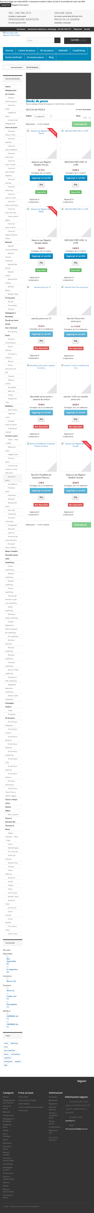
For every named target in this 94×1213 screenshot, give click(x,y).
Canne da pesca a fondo (10, 163)
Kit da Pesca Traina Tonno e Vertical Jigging (11, 792)
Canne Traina (12, 893)
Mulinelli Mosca (9, 288)
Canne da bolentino (10, 140)
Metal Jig (10, 391)
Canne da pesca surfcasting (11, 203)
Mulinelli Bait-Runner (11, 266)
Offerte (7, 810)
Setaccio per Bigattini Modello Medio (41, 241)
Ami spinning (12, 331)
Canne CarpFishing (9, 568)
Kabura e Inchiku (9, 382)
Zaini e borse (12, 410)
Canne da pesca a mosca (10, 196)
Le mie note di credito (27, 1100)
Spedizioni (53, 1100)
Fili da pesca (10, 298)
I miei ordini (23, 1097)
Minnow (10, 361)
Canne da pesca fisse (10, 155)
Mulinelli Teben (12, 294)
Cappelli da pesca (10, 114)
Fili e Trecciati (12, 851)
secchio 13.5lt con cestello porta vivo (76, 398)
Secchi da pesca (10, 478)
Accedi (87, 29)
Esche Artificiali (13, 57)
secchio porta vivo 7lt (41, 318)
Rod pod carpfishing (9, 649)
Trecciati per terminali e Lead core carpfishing (11, 599)
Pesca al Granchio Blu (10, 820)
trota (6, 1047)
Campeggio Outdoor (9, 705)
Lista (89, 118)
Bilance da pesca (10, 449)
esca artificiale (9, 1050)
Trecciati (10, 309)
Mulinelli (63, 50)
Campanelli (11, 514)
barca (6, 1054)
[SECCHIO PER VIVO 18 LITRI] (76, 144)
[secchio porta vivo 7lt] (41, 300)
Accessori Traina (10, 902)
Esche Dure (11, 908)
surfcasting (15, 1054)
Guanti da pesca (10, 107)
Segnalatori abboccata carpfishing (10, 688)
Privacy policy (52, 1122)
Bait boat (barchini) (9, 642)
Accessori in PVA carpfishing (11, 679)
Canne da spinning (10, 181)
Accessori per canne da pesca (11, 538)
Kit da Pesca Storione (11, 775)
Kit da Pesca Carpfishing (11, 753)
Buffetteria (9, 406)
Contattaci (21, 29)
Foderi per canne (10, 415)
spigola (18, 1061)
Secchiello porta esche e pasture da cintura (41, 398)
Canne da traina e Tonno (10, 133)
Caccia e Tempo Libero (11, 801)
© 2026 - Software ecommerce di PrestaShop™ (21, 1206)
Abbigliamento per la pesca (10, 92)
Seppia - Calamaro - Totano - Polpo (11, 836)
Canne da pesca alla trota (10, 211)
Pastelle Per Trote (11, 400)
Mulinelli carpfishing (9, 575)
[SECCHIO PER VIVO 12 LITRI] (76, 222)
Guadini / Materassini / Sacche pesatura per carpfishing (11, 627)
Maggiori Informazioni (20, 5)
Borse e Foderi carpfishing (11, 672)
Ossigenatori (12, 525)
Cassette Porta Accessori (11, 423)
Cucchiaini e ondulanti (11, 356)
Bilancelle (11, 529)
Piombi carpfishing (9, 590)
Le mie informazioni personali (30, 1107)
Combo (10, 881)
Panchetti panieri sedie (11, 557)
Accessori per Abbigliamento (11, 122)
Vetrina (9, 50)
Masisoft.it (53, 1140)
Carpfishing (79, 50)
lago (5, 1065)
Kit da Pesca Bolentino (11, 746)
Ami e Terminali (11, 328)
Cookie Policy (54, 1127)
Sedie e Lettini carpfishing (11, 697)
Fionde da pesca (10, 490)
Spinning (14, 1043)
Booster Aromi (12, 863)
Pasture (8, 807)
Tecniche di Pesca (9, 827)
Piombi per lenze (11, 320)
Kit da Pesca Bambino (11, 738)
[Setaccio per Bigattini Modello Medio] (41, 222)
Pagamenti (53, 1103)
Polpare (10, 885)
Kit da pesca (46, 50)
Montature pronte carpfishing (11, 616)
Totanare (10, 376)
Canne (9, 844)
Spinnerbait (11, 387)
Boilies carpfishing (9, 609)
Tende (9, 710)
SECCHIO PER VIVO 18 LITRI (76, 163)
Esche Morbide (8, 921)
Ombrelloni (11, 714)
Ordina (29, 116)
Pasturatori (11, 495)
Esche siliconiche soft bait (10, 369)
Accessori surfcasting (10, 519)
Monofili (10, 301)
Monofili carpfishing (9, 583)
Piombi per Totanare (10, 857)
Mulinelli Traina (12, 896)
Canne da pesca (26, 50)
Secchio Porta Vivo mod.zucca (75, 320)
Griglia (85, 118)
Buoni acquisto (12, 814)
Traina (9, 889)
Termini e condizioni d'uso (53, 1115)
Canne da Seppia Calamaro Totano (11, 235)
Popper (10, 395)
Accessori (11, 878)
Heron (10, 990)
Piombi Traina (12, 934)
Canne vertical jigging (11, 218)
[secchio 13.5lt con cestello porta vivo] (76, 378)
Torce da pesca (9, 460)
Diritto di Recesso (52, 1108)
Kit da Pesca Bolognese (11, 724)
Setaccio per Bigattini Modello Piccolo (41, 163)
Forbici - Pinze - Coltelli (11, 441)
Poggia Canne (12, 454)
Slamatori (11, 499)
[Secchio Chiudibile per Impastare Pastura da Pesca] (41, 456)
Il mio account (25, 1092)
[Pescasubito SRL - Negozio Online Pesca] (12, 35)
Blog (51, 57)
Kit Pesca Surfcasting (10, 783)
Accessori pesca (35, 57)
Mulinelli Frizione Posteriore (9, 257)
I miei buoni (23, 1110)
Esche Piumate (8, 913)
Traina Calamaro (8, 872)
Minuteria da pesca (11, 505)
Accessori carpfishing (10, 664)
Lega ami (10, 532)
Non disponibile (11, 961)
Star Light (11, 510)
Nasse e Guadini (11, 551)
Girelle (7, 324)
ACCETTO (6, 5)
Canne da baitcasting (10, 188)
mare (6, 1043)
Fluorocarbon (12, 305)
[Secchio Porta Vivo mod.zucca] (76, 300)
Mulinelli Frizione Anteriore (11, 248)
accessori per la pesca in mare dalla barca (11, 469)
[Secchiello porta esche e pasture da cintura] (41, 378)
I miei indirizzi (24, 1103)
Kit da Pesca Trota (11, 761)
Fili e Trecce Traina (11, 928)
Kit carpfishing (12, 636)
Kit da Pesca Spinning (11, 768)
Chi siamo (53, 1097)
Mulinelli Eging (12, 848)
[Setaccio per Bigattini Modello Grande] (76, 456)
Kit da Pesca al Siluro (11, 731)
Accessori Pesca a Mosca (10, 546)
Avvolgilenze (12, 484)
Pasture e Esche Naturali (10, 341)
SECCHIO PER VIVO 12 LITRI (76, 241)
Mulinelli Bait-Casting (11, 281)
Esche (7, 335)
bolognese (8, 1061)
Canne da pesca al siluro (10, 225)
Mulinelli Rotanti (9, 274)
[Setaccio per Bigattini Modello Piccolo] (41, 144)
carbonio (7, 1058)
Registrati (78, 29)
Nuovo (11, 981)
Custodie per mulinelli (11, 430)
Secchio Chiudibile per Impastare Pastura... (41, 476)
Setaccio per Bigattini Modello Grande (75, 476)
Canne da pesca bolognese (11, 148)
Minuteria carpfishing (9, 657)
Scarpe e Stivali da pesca (11, 100)
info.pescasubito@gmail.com (76, 1129)
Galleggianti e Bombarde (10, 315)
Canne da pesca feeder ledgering (10, 172)
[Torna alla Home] (6, 67)
